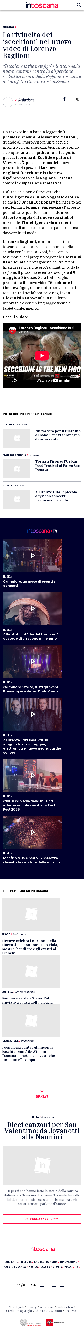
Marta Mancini (25, 991)
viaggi (69, 1266)
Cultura (8, 424)
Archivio (70, 1311)
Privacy (31, 1307)
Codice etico (64, 1307)
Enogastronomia (14, 455)
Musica (8, 27)
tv (78, 1266)
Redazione (26, 100)
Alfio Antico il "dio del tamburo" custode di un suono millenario (30, 636)
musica (34, 1266)
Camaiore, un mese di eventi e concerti (29, 583)
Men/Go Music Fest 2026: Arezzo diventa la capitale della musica (31, 860)
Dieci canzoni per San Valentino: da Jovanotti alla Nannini (42, 1130)
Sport (6, 934)
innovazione (69, 1261)
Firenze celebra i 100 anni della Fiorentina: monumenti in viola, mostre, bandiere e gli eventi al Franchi (30, 946)
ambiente (12, 1261)
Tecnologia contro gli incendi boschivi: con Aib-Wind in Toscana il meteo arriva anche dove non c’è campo (28, 1053)
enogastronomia (46, 1261)
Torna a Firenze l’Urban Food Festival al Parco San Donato (57, 465)
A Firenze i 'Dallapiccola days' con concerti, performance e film (56, 496)
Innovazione (10, 1040)
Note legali (16, 1307)
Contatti (56, 1311)
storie (58, 1266)
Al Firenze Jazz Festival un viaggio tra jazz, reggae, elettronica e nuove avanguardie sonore (32, 746)
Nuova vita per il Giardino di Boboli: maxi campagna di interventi (58, 435)
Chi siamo (41, 1311)
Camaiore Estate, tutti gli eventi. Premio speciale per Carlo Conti (31, 689)
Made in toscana (15, 1266)
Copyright (25, 1311)
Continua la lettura (42, 1219)
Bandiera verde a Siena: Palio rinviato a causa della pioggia (27, 1000)
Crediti (10, 1311)
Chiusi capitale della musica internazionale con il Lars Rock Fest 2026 (29, 805)
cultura (26, 1261)
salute (46, 1266)
